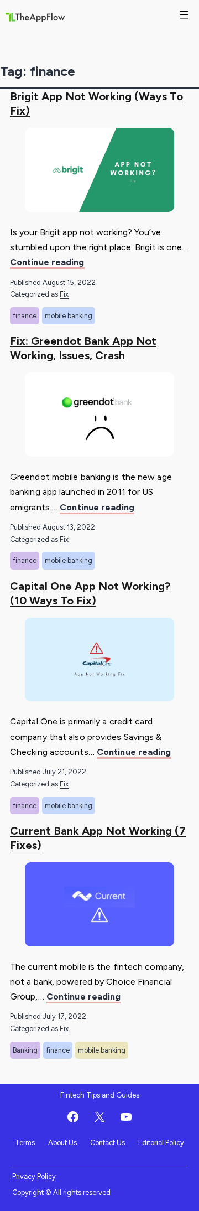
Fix (64, 294)
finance (24, 316)
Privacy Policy (34, 1176)
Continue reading (47, 263)
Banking (25, 1050)
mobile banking (68, 316)
